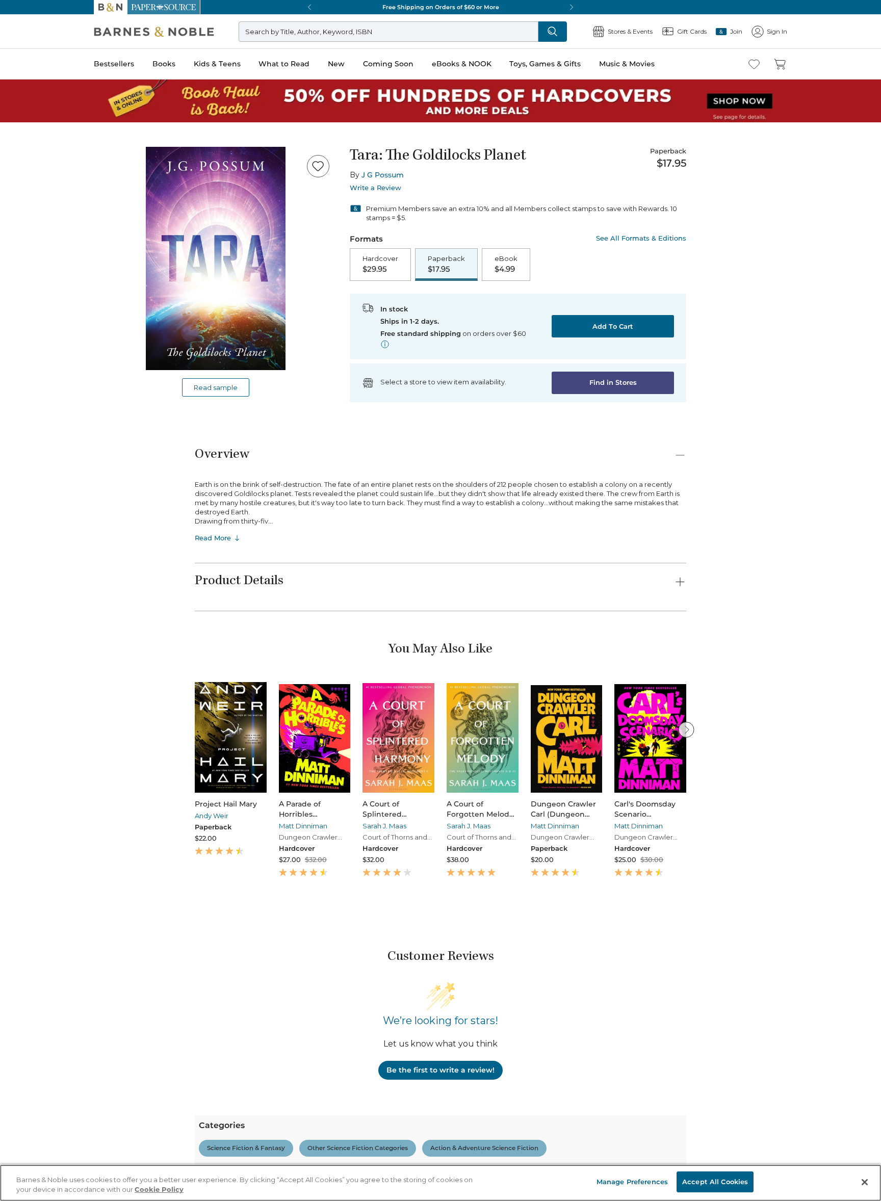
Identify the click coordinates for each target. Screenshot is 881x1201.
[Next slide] (686, 729)
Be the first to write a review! (440, 1070)
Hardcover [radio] (380, 264)
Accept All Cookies (715, 1182)
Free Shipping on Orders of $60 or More (440, 7)
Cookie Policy (159, 1190)
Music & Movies (627, 63)
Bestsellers (114, 63)
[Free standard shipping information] (385, 344)
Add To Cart (612, 326)
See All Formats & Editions (641, 238)
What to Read (283, 63)
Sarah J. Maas (384, 826)
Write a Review (375, 188)
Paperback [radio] (446, 264)
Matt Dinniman (303, 826)
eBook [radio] (506, 264)
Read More (213, 538)
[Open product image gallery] (216, 258)
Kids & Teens (217, 63)
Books (163, 63)
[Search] (552, 31)
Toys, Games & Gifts (545, 63)
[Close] (864, 1182)
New (336, 63)
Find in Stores (613, 382)
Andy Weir (211, 816)
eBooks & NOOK (461, 63)
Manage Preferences (632, 1182)
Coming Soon (388, 63)
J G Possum (382, 174)
